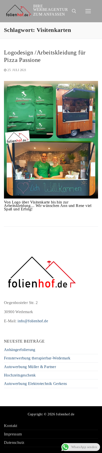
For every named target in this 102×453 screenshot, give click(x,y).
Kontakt (10, 426)
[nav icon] (88, 11)
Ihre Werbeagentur (50, 7)
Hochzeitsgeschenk (20, 375)
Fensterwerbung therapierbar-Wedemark (37, 358)
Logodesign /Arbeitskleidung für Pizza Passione (44, 56)
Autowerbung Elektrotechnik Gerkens (35, 384)
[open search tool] (74, 11)
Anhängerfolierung (19, 350)
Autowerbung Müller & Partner (30, 367)
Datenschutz (14, 443)
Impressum (13, 434)
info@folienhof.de (33, 321)
